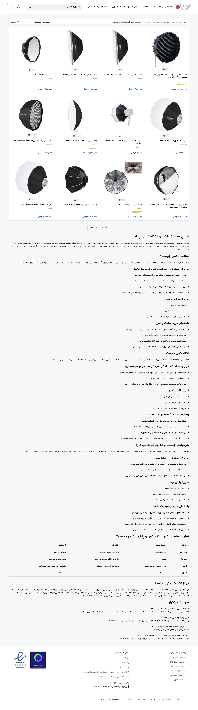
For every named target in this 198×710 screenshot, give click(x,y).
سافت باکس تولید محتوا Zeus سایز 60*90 (80, 74)
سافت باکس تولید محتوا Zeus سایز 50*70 (124, 74)
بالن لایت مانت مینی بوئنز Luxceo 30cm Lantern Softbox (122, 142)
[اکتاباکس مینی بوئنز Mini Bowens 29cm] (76, 179)
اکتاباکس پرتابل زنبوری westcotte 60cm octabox (32, 141)
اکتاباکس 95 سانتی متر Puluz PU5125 (81, 141)
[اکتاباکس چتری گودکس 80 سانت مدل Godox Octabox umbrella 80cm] (166, 179)
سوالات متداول (180, 679)
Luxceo (49, 78)
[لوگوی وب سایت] (183, 6)
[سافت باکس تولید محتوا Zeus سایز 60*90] (76, 49)
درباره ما (126, 657)
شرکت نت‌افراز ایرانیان (109, 699)
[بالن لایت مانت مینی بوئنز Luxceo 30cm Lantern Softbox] (121, 115)
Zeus (185, 81)
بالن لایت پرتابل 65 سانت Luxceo (173, 141)
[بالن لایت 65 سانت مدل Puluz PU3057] (31, 179)
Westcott (48, 144)
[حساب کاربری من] (18, 7)
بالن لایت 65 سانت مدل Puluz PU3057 (36, 204)
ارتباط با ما (125, 662)
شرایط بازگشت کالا (179, 670)
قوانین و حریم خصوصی (176, 675)
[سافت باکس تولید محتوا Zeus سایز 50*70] (121, 49)
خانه (186, 22)
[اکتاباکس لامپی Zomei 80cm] (121, 179)
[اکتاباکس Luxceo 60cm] (31, 49)
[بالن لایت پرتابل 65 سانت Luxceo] (166, 115)
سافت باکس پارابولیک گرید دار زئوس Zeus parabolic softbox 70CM (170, 76)
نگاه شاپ (153, 699)
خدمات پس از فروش (178, 666)
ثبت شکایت (125, 667)
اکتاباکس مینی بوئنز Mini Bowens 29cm (81, 204)
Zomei (139, 208)
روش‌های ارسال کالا (178, 662)
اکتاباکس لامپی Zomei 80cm (130, 204)
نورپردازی (177, 22)
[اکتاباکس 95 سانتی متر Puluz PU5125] (76, 115)
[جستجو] (30, 7)
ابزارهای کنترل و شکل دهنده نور (156, 22)
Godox (184, 211)
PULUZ (94, 144)
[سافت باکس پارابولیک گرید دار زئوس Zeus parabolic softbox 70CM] (166, 49)
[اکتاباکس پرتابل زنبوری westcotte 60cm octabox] (31, 115)
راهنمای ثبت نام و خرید (177, 657)
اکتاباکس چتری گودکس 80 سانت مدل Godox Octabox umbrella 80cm (168, 206)
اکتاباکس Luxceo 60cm (42, 74)
